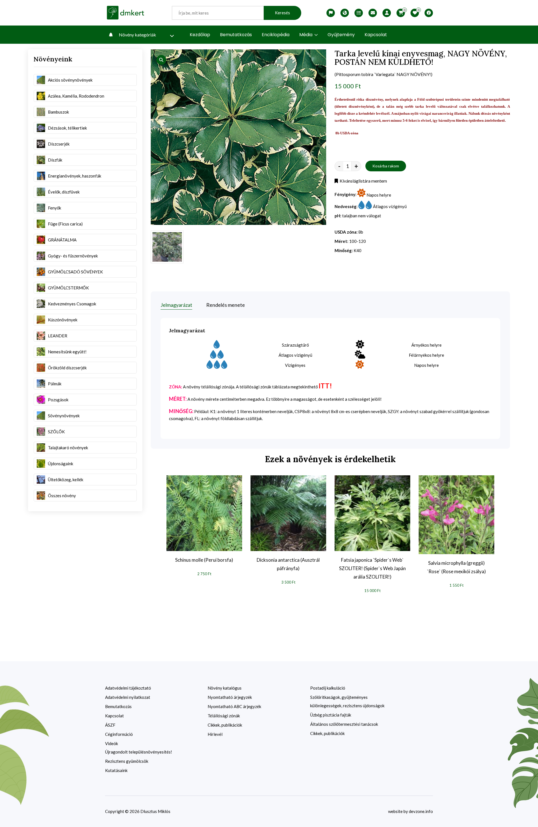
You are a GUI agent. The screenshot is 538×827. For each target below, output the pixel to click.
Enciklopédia (275, 34)
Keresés (282, 12)
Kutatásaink (116, 770)
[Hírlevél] (372, 13)
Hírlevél (215, 734)
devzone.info (421, 811)
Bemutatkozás (236, 34)
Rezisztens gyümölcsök (126, 761)
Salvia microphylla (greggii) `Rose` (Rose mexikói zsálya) (456, 567)
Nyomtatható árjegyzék (230, 697)
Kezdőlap (200, 34)
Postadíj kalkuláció (327, 687)
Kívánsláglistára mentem (362, 180)
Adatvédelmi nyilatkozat (127, 697)
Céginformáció (119, 734)
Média (306, 34)
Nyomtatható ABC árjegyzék (234, 706)
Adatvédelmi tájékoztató (128, 687)
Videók (111, 743)
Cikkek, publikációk (225, 724)
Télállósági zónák (224, 715)
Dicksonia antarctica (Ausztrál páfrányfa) (288, 564)
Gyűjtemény (341, 34)
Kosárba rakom (385, 165)
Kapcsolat (376, 34)
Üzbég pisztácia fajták (330, 714)
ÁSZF (110, 724)
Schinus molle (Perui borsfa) (204, 560)
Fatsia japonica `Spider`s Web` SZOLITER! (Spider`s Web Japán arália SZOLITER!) (372, 568)
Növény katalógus (225, 687)
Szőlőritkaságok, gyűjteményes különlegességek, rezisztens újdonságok (347, 701)
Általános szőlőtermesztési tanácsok (344, 724)
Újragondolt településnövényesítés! (138, 751)
